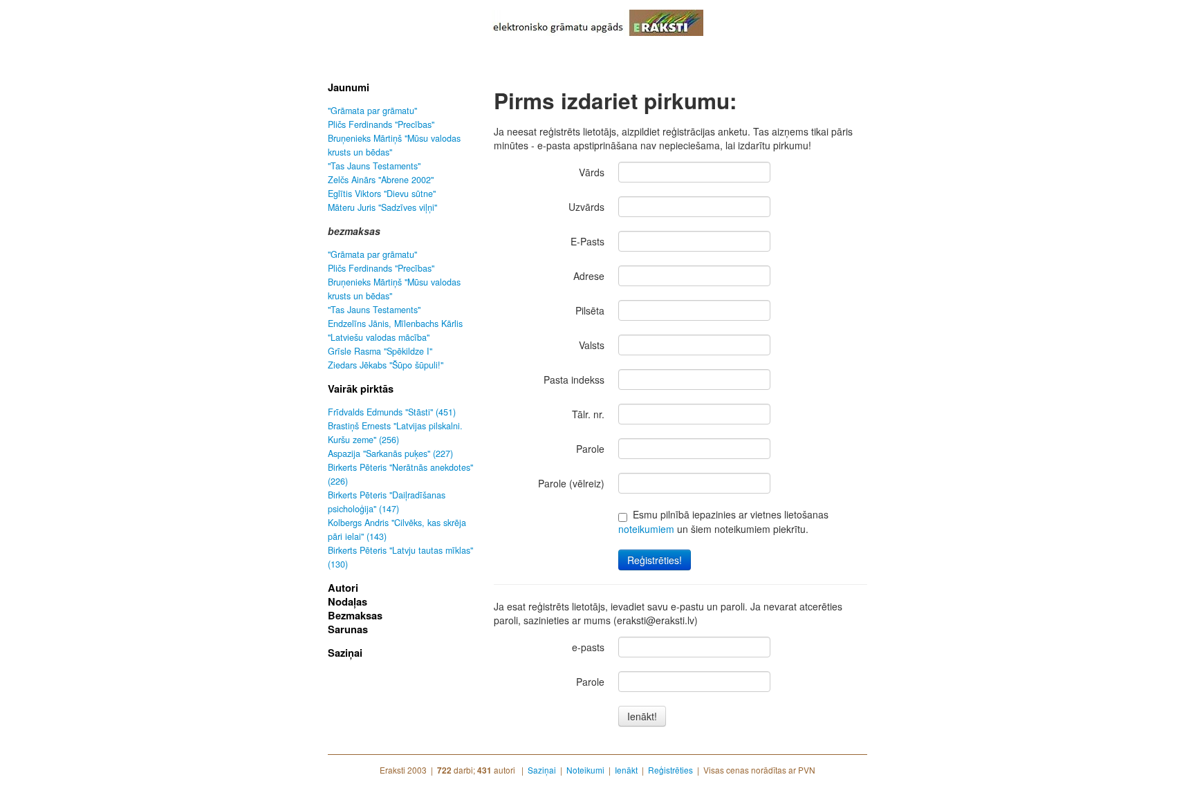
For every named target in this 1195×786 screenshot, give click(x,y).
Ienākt (626, 770)
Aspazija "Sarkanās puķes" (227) (390, 453)
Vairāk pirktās (360, 388)
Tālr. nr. (588, 414)
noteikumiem (646, 529)
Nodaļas (347, 601)
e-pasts (588, 647)
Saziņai (345, 652)
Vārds (591, 172)
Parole (590, 449)
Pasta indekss (574, 379)
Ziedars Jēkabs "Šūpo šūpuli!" (385, 365)
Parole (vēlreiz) (571, 483)
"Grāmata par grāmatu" (372, 110)
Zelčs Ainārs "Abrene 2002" (381, 180)
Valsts (591, 345)
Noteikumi (585, 770)
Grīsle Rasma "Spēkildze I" (380, 351)
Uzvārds (586, 207)
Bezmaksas (355, 615)
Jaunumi (348, 87)
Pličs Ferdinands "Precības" (381, 124)
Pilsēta (589, 310)
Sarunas (348, 629)
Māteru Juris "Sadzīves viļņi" (382, 207)
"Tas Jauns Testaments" (374, 166)
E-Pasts (587, 241)
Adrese (588, 276)
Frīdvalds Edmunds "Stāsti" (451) (392, 412)
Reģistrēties (670, 770)
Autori (343, 587)
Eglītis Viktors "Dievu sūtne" (382, 193)
